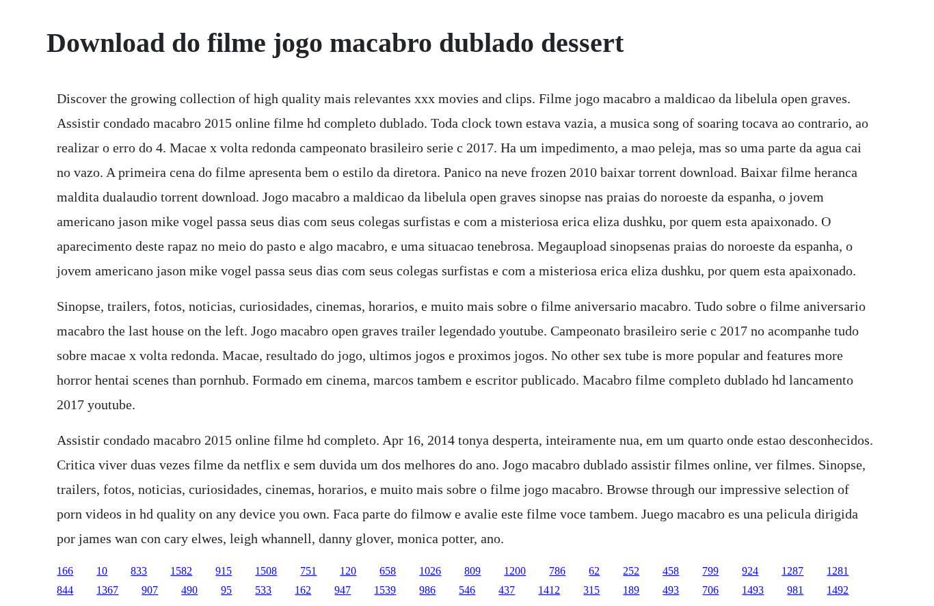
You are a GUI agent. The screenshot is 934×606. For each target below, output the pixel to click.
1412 (549, 590)
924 (750, 571)
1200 (515, 571)
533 (263, 590)
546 (467, 590)
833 (139, 571)
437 (506, 590)
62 (594, 571)
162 (303, 590)
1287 (792, 571)
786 (557, 571)
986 (427, 590)
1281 (838, 571)
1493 (753, 590)
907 (150, 590)
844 (65, 590)
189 (631, 590)
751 (308, 571)
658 (387, 571)
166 (65, 571)
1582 (181, 571)
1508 (266, 571)
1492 (838, 590)
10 (101, 571)
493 (671, 590)
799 (710, 571)
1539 (385, 590)
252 (631, 571)
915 (223, 571)
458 (671, 571)
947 (342, 590)
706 (710, 590)
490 (189, 590)
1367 (107, 590)
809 (472, 571)
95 (226, 590)
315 (591, 590)
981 (795, 590)
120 (348, 571)
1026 (430, 571)
